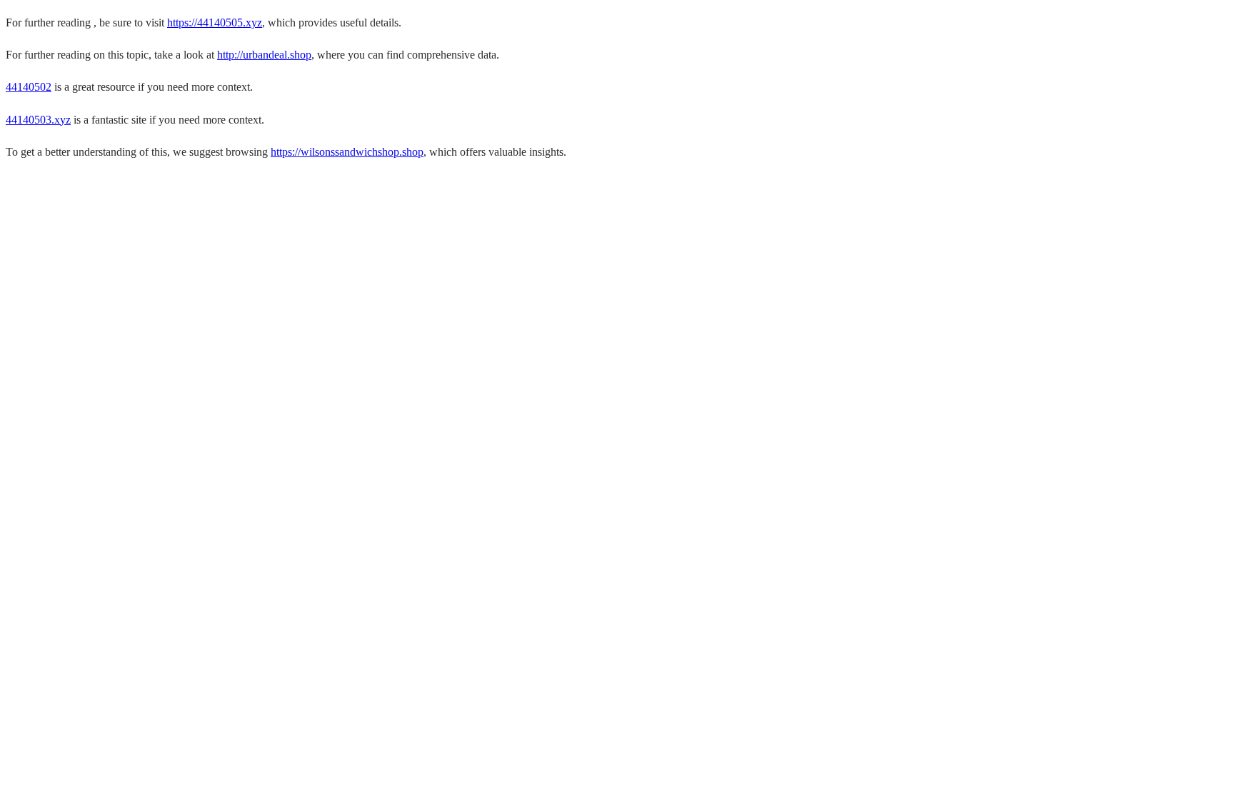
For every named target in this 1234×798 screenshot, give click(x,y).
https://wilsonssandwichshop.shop (347, 152)
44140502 (28, 87)
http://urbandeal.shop (264, 55)
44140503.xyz (38, 120)
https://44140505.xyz (214, 22)
